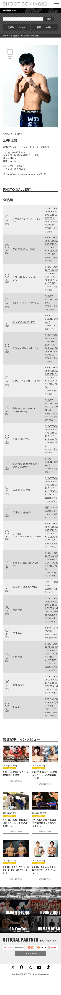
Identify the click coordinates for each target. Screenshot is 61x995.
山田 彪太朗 (18, 684)
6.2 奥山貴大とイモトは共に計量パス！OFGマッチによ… (16, 870)
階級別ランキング (17, 27)
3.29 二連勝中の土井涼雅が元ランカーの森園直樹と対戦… (44, 775)
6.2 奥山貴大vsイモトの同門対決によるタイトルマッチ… (44, 870)
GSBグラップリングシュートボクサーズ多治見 (26, 147)
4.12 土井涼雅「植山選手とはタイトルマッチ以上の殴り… (15, 822)
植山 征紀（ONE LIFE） (24, 322)
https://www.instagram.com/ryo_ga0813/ (26, 174)
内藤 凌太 (17, 610)
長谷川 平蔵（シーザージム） (27, 302)
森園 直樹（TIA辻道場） (24, 249)
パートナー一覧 (30, 953)
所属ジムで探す (45, 27)
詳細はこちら (16, 781)
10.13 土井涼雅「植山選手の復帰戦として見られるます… (44, 822)
